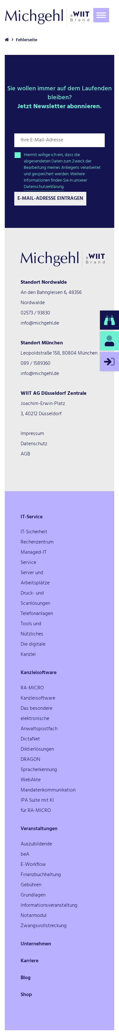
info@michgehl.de (40, 323)
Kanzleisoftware (38, 673)
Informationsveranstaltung (49, 905)
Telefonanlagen (37, 614)
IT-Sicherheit (34, 532)
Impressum (32, 434)
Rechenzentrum (37, 542)
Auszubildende (36, 844)
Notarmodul (34, 915)
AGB (25, 454)
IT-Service (32, 517)
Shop (26, 995)
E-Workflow (33, 864)
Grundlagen (33, 895)
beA (25, 854)
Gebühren (31, 885)
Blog (25, 978)
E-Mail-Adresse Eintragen (50, 198)
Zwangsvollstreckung (44, 926)
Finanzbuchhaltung (41, 875)
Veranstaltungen (39, 829)
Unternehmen (36, 944)
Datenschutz (34, 444)
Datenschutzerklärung (44, 187)
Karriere (29, 961)
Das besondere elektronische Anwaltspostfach (39, 718)
